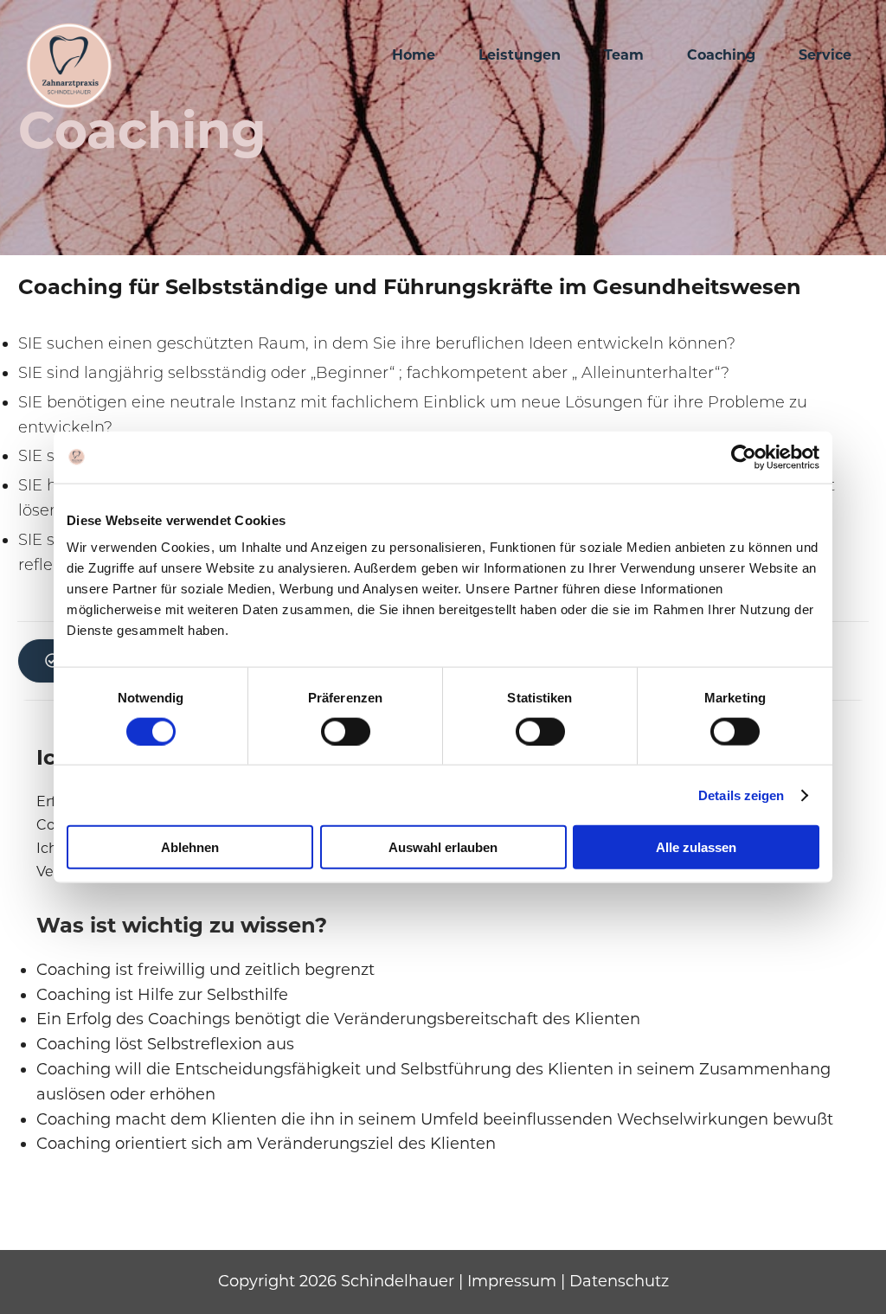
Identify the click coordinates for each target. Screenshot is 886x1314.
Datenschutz (619, 1281)
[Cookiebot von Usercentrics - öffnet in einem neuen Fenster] (743, 457)
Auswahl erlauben (443, 847)
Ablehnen (190, 847)
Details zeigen (741, 794)
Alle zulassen (696, 847)
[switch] (345, 731)
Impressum (511, 1281)
